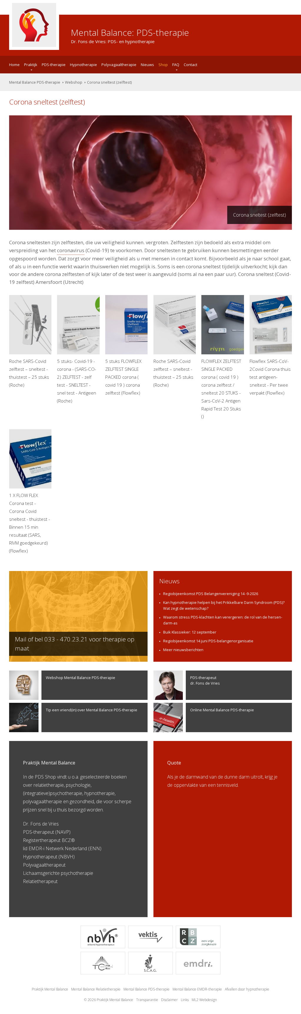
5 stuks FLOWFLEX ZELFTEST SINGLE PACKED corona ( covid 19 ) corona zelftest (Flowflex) (123, 377)
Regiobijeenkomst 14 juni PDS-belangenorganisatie (208, 641)
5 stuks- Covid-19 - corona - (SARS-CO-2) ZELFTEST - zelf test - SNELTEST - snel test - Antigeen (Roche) (76, 380)
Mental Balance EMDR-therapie (197, 989)
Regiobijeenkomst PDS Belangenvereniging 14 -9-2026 (210, 593)
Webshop (73, 82)
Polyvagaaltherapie (118, 64)
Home (14, 64)
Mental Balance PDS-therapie (34, 82)
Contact (190, 64)
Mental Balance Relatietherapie (96, 989)
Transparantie (147, 999)
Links (185, 999)
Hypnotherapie (83, 64)
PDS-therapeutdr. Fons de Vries (205, 680)
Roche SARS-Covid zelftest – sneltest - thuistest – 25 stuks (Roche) (29, 373)
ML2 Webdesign (204, 999)
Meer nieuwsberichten (183, 649)
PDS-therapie (54, 64)
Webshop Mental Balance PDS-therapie (80, 677)
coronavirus (70, 250)
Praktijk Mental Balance (50, 989)
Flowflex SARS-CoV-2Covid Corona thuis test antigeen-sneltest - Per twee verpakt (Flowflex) (270, 377)
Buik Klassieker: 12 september (189, 632)
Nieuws (147, 64)
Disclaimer (169, 999)
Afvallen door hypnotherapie (247, 989)
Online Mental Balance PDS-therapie (222, 710)
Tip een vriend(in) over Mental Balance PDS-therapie (91, 710)
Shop (163, 64)
